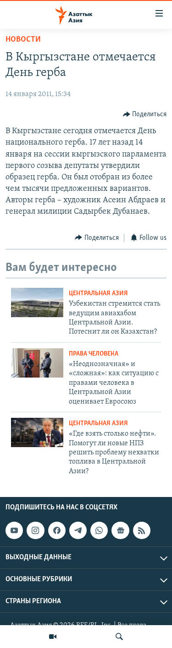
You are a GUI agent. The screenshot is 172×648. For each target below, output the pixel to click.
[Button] (145, 114)
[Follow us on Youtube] (14, 530)
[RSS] (141, 530)
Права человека (93, 354)
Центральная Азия (98, 293)
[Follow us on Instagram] (35, 530)
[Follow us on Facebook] (57, 530)
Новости (23, 40)
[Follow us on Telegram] (78, 530)
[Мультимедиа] (53, 636)
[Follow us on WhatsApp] (99, 530)
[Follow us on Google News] (120, 530)
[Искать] (119, 636)
